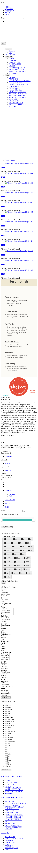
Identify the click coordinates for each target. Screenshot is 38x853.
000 (8, 539)
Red (8, 746)
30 (15, 554)
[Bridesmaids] (9, 592)
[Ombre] (3, 632)
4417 (3, 235)
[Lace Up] (6, 621)
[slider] (33, 520)
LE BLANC (9, 849)
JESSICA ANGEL (11, 784)
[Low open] (6, 623)
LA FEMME (9, 840)
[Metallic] (3, 629)
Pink (8, 736)
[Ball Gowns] (6, 600)
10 (28, 543)
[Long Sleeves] (7, 685)
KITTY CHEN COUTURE (14, 816)
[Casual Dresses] (9, 594)
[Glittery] (3, 627)
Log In (7, 14)
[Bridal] (9, 591)
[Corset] (7, 614)
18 (31, 547)
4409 (3, 226)
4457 (3, 264)
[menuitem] (21, 7)
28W (18, 566)
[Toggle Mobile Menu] (1, 479)
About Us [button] (8, 490)
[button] (8, 49)
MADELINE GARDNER (13, 820)
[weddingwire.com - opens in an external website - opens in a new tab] (5, 396)
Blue (8, 723)
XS (27, 569)
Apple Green (11, 709)
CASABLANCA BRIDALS (14, 807)
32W (8, 569)
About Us (8, 463)
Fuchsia (9, 740)
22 (15, 550)
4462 (3, 274)
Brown (9, 758)
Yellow (9, 705)
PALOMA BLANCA (12, 825)
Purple (9, 727)
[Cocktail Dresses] (9, 596)
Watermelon (11, 742)
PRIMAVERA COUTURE (14, 790)
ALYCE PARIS (10, 837)
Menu (3, 43)
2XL (8, 577)
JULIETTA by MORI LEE (13, 814)
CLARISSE (9, 781)
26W (8, 566)
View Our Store (10, 500)
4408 (3, 216)
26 (31, 550)
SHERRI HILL (10, 793)
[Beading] (5, 638)
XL (29, 573)
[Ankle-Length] (5, 654)
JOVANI (8, 786)
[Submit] (23, 18)
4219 (3, 187)
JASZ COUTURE (11, 782)
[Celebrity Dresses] (7, 610)
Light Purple (11, 731)
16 (23, 547)
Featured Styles (10, 160)
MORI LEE (9, 821)
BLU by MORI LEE (11, 805)
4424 (3, 245)
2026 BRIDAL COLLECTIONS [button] (12, 797)
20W (8, 562)
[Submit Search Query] (24, 511)
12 (7, 547)
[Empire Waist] (6, 674)
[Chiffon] (4, 647)
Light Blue (10, 719)
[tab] (21, 490)
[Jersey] (4, 650)
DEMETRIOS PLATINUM (14, 838)
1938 (3, 167)
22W (18, 562)
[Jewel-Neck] (6, 668)
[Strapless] (6, 695)
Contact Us (8, 456)
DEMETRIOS (9, 810)
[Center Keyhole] (7, 612)
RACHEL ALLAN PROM (13, 791)
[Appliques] (5, 636)
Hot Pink (10, 738)
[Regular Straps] (6, 692)
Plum (8, 744)
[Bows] (5, 639)
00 (16, 539)
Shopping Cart (9, 10)
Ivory (8, 752)
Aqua (9, 715)
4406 (3, 206)
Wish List (8, 7)
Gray (8, 762)
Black (9, 760)
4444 (3, 255)
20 (7, 550)
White (9, 766)
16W (18, 558)
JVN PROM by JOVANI (13, 788)
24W (27, 562)
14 (15, 547)
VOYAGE (8, 829)
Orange (9, 748)
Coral (9, 750)
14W (8, 558)
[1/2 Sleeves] (7, 681)
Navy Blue (10, 725)
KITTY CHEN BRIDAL (13, 818)
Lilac (8, 729)
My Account (9, 9)
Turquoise (10, 717)
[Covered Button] (6, 618)
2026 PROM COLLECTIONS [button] (11, 777)
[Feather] (4, 648)
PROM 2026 (9, 846)
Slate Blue (10, 721)
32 (23, 554)
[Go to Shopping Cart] (1, 2)
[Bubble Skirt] (7, 609)
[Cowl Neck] (6, 663)
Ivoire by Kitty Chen (11, 812)
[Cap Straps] (6, 690)
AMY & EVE (9, 801)
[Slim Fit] (6, 677)
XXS (18, 569)
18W (27, 558)
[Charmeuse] (4, 645)
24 (23, 550)
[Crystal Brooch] (5, 641)
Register (7, 12)
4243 (3, 197)
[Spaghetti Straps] (6, 694)
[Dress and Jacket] (6, 603)
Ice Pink (9, 733)
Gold (8, 756)
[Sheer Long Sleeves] (7, 686)
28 (7, 554)
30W (27, 566)
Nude (9, 754)
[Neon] (3, 630)
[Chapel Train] (5, 657)
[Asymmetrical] (5, 656)
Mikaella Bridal (10, 823)
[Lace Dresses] (6, 605)
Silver (9, 764)
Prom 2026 (8, 503)
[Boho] (6, 601)
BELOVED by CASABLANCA (15, 803)
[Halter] (6, 665)
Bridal (7, 507)
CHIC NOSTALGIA (12, 809)
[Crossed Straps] (6, 620)
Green (9, 711)
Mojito (9, 707)
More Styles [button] (5, 833)
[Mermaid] (6, 675)
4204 (3, 177)
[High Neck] (6, 666)
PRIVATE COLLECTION (13, 827)
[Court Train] (5, 659)
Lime (8, 713)
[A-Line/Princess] (6, 672)
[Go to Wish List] (3, 2)
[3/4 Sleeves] (7, 683)
